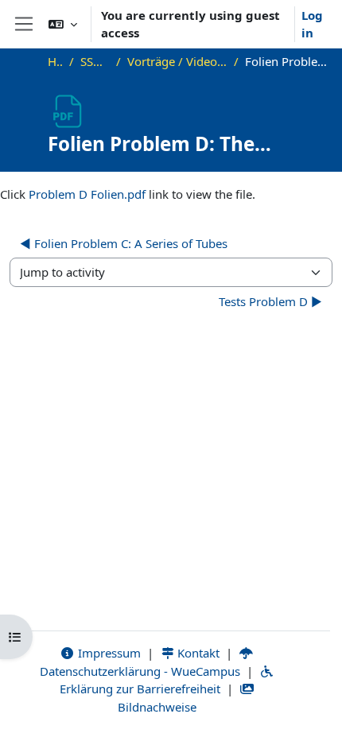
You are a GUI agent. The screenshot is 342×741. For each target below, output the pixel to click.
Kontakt (197, 653)
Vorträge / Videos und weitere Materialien (177, 61)
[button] (62, 24)
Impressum (108, 653)
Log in (312, 24)
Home (55, 61)
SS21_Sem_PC (95, 61)
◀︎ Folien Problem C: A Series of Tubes (123, 243)
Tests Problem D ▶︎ (270, 301)
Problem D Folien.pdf (87, 194)
